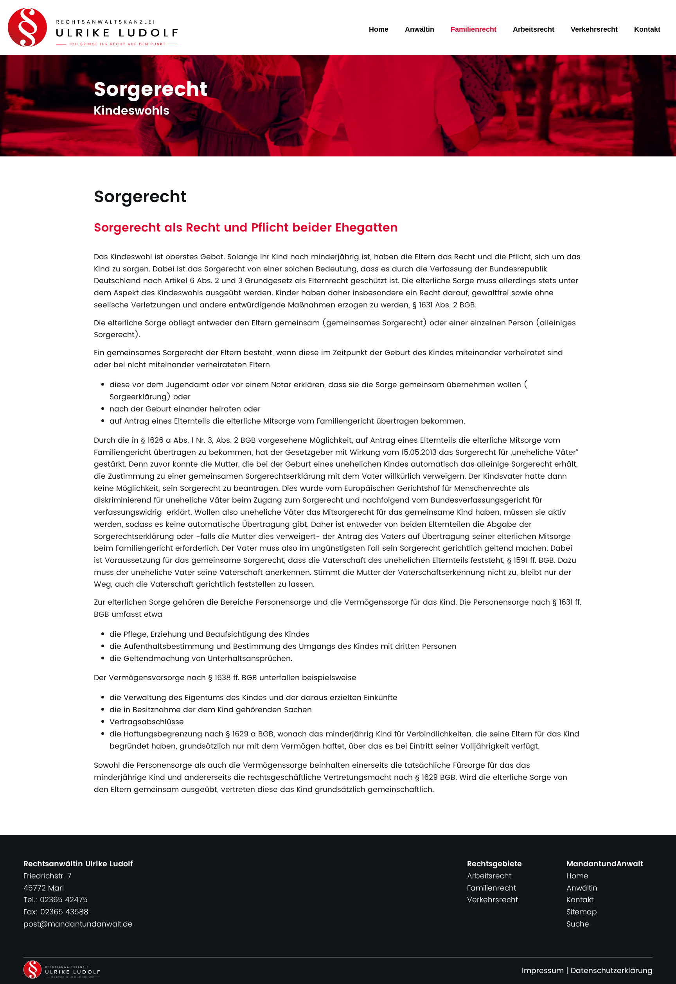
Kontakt (647, 29)
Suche (577, 924)
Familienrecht (473, 29)
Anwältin (419, 29)
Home (378, 29)
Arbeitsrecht (533, 29)
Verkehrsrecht (594, 29)
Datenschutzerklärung (612, 971)
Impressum (543, 971)
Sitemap (581, 912)
